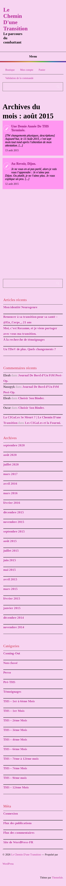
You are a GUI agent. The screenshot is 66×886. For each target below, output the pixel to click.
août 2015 (10, 541)
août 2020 (10, 455)
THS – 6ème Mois (15, 749)
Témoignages (12, 691)
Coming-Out (11, 653)
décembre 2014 (13, 617)
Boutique (10, 69)
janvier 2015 (12, 608)
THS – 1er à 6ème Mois (19, 701)
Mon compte (26, 69)
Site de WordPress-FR (18, 842)
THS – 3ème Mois (15, 730)
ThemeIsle (57, 877)
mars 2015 (10, 589)
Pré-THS (9, 682)
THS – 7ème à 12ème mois (21, 758)
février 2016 (11, 502)
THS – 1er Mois (14, 711)
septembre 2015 (14, 531)
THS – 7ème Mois (15, 768)
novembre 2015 (13, 522)
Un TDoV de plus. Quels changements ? (29, 349)
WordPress (8, 863)
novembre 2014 (13, 627)
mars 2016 (10, 493)
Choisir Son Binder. (31, 398)
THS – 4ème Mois (15, 739)
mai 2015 (9, 570)
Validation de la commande (19, 78)
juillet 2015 (11, 550)
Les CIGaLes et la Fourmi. (43, 423)
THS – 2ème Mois (15, 720)
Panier (42, 69)
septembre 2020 (14, 445)
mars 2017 (10, 474)
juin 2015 (9, 560)
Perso (7, 672)
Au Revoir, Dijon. (23, 163)
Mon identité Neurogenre (20, 307)
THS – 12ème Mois (16, 787)
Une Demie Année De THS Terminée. (30, 128)
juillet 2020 (11, 464)
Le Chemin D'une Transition (15, 19)
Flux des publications (17, 823)
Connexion (10, 813)
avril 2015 (10, 579)
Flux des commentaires (18, 832)
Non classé (10, 663)
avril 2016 (10, 483)
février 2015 (11, 598)
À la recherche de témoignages (24, 339)
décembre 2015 (13, 512)
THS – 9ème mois (15, 778)
